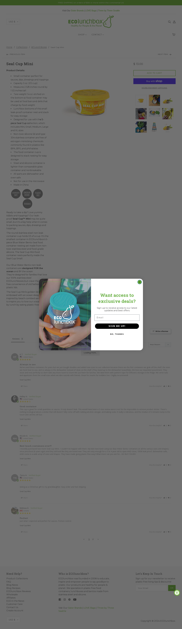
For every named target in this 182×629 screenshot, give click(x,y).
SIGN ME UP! (117, 326)
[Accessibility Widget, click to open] (177, 593)
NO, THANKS (117, 334)
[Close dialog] (140, 282)
